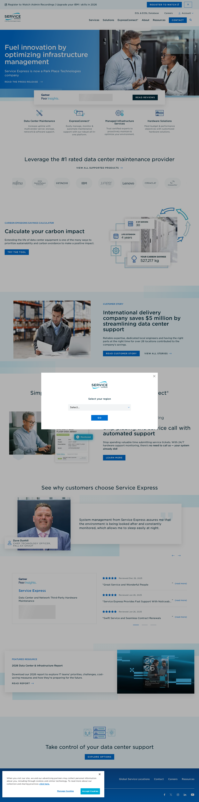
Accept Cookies (90, 791)
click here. (44, 784)
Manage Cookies (65, 791)
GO (99, 418)
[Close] (99, 774)
